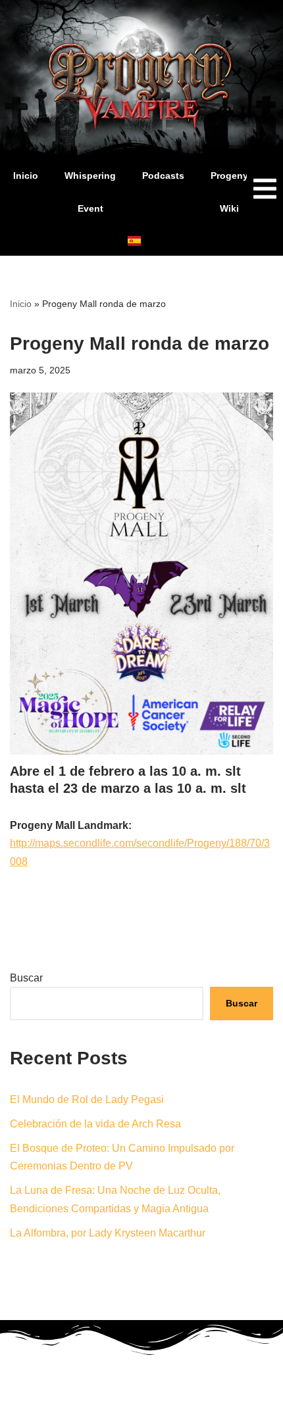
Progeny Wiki (229, 192)
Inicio (25, 175)
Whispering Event (90, 192)
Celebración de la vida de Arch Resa (95, 1123)
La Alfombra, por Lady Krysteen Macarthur (107, 1233)
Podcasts (163, 175)
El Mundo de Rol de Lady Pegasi (87, 1099)
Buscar (26, 977)
